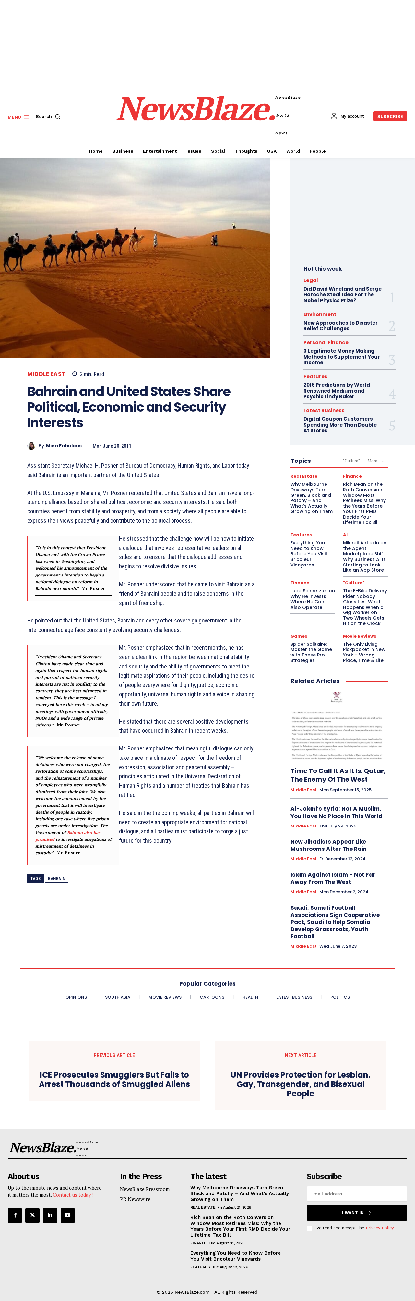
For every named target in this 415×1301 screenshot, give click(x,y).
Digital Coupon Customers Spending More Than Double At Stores (340, 425)
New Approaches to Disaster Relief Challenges (340, 325)
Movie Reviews (359, 636)
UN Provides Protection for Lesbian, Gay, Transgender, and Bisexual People (301, 1084)
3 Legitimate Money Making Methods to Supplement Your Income (341, 357)
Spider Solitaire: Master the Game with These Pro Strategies (311, 652)
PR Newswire (135, 1199)
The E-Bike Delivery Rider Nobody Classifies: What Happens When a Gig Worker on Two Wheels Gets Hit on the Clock (365, 607)
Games (298, 636)
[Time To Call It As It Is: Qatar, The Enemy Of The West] (339, 726)
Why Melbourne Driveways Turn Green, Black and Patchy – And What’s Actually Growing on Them (311, 498)
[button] (49, 116)
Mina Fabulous (64, 446)
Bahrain (56, 878)
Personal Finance (326, 342)
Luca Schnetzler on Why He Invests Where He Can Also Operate (312, 599)
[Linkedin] (50, 1215)
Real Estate (303, 476)
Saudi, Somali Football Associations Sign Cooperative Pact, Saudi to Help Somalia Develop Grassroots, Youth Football (335, 922)
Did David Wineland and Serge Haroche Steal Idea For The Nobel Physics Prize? (342, 294)
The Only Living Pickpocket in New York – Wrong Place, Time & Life (364, 652)
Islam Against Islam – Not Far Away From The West (332, 878)
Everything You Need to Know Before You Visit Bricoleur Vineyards (308, 554)
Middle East (46, 374)
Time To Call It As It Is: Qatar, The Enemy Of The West (338, 775)
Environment (319, 314)
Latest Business (324, 410)
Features (315, 376)
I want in (353, 1212)
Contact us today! (73, 1195)
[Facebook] (15, 1215)
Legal (310, 280)
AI (345, 535)
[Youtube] (68, 1215)
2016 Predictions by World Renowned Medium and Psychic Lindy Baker (336, 391)
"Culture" (351, 461)
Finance (352, 476)
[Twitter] (32, 1215)
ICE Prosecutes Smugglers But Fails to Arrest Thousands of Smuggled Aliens (114, 1079)
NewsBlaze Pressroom (145, 1189)
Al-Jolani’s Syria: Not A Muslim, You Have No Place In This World (336, 812)
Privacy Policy (380, 1228)
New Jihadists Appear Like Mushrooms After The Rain (328, 845)
